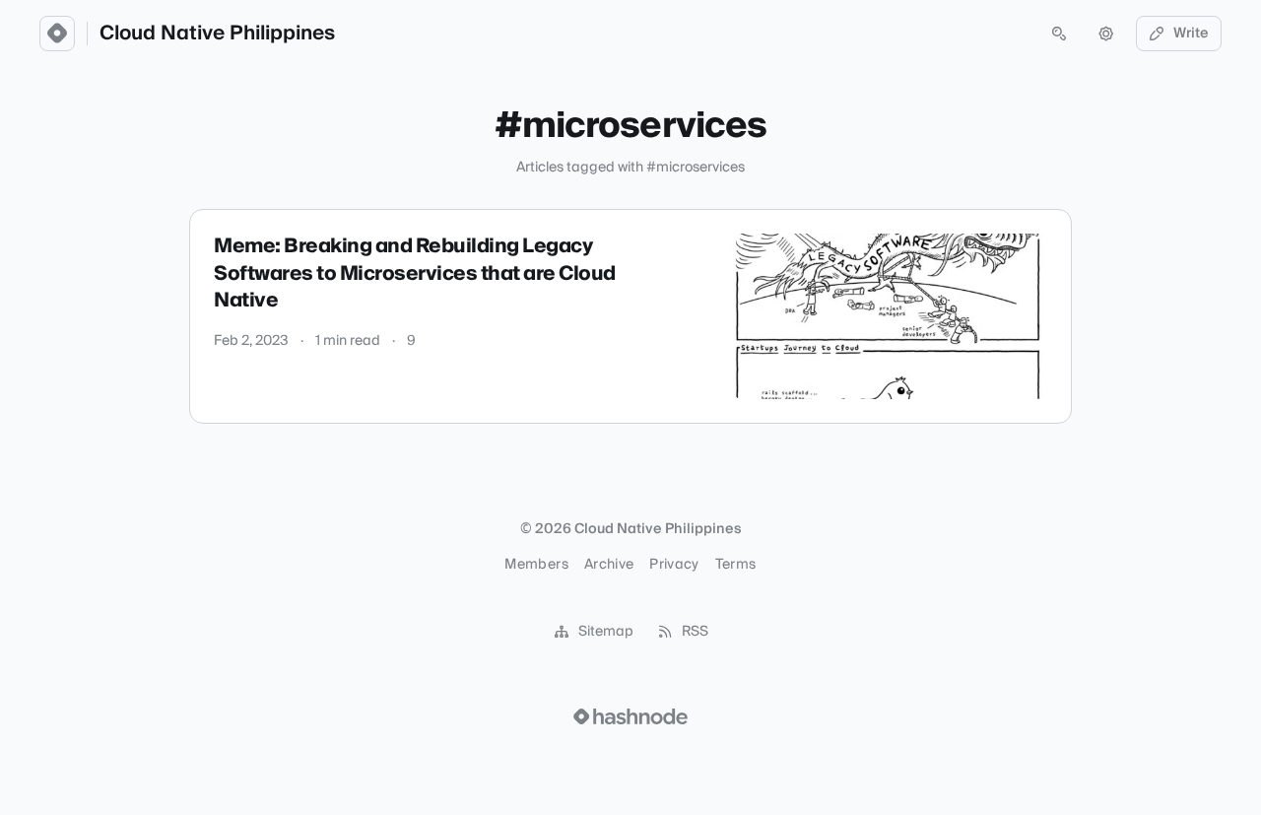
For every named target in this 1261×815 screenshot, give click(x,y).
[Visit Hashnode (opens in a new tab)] (630, 716)
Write (1191, 33)
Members (535, 565)
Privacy (673, 565)
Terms (736, 565)
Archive (608, 565)
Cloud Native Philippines (217, 33)
